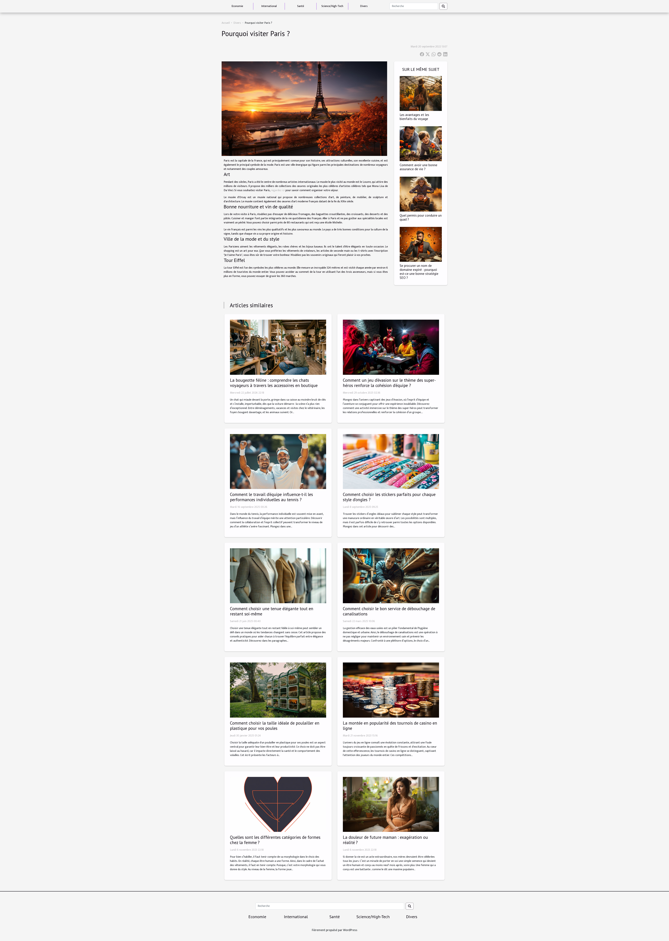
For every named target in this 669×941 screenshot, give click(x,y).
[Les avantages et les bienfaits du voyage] (421, 93)
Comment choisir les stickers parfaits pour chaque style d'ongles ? (389, 497)
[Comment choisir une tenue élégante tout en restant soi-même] (278, 575)
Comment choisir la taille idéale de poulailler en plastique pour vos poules (274, 725)
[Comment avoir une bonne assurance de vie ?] (421, 143)
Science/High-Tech (332, 6)
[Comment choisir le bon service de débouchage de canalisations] (391, 575)
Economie (237, 6)
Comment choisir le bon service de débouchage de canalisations (389, 611)
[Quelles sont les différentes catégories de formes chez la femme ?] (278, 804)
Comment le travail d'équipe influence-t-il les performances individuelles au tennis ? (271, 497)
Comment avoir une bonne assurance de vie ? (418, 167)
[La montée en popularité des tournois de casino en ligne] (391, 690)
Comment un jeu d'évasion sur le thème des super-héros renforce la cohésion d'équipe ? (389, 382)
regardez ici (278, 190)
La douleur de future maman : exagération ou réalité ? (385, 839)
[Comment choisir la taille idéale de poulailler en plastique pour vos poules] (278, 690)
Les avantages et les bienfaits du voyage (414, 116)
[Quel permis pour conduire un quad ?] (421, 193)
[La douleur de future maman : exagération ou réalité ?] (391, 804)
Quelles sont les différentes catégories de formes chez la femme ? (275, 839)
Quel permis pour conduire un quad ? (421, 217)
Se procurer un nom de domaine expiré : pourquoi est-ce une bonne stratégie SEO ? (419, 271)
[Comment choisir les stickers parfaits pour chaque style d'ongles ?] (391, 461)
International (269, 6)
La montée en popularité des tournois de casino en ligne (390, 725)
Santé (300, 6)
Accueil (226, 23)
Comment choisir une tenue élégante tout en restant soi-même (271, 611)
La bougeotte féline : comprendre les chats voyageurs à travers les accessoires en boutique (274, 382)
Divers (364, 6)
